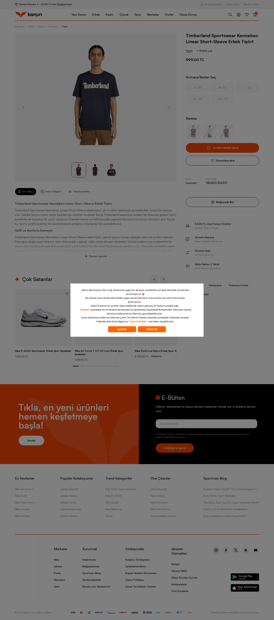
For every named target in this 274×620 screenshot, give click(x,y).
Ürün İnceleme (179, 591)
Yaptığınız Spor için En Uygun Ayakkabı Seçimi (231, 502)
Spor (137, 14)
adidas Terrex (68, 502)
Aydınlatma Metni (135, 566)
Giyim (41, 26)
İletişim (175, 564)
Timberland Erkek (238, 285)
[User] (238, 14)
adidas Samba (69, 515)
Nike (56, 559)
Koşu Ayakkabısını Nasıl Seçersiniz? (224, 515)
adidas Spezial (69, 489)
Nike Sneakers (159, 502)
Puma (57, 573)
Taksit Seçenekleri (81, 191)
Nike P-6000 (113, 495)
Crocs (109, 515)
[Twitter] (235, 550)
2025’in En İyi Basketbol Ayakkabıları (225, 509)
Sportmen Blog (251, 4)
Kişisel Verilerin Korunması (141, 573)
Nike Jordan (22, 509)
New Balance (113, 509)
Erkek (96, 14)
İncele (31, 440)
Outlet (169, 14)
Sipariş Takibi (232, 4)
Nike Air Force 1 (24, 489)
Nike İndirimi (158, 495)
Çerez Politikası (134, 579)
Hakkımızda (89, 559)
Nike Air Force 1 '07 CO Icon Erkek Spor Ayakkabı (99, 352)
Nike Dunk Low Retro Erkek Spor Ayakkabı (160, 350)
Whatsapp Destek (213, 4)
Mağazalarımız (90, 566)
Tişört (64, 26)
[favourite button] (67, 294)
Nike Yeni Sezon (160, 509)
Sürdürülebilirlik (91, 579)
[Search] (230, 14)
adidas (58, 566)
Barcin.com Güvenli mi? (96, 586)
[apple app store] (245, 588)
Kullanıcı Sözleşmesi (137, 559)
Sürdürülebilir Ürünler (163, 515)
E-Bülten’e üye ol (175, 448)
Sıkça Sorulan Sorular (184, 577)
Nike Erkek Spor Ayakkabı (120, 489)
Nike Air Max (22, 515)
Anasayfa (19, 26)
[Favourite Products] (247, 14)
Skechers (59, 579)
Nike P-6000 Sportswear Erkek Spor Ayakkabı (43, 350)
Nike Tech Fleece (25, 502)
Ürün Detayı (27, 191)
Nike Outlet (112, 502)
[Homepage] (28, 15)
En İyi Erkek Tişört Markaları (219, 495)
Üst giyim (53, 26)
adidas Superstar (70, 509)
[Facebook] (225, 550)
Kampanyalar (179, 584)
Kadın (110, 14)
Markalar (153, 14)
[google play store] (245, 577)
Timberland (215, 285)
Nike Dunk (21, 495)
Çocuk (123, 14)
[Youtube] (255, 550)
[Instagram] (215, 550)
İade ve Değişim (53, 191)
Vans (57, 586)
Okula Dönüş (188, 14)
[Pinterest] (245, 550)
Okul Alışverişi (159, 489)
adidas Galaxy (68, 495)
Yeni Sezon (78, 14)
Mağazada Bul (225, 202)
